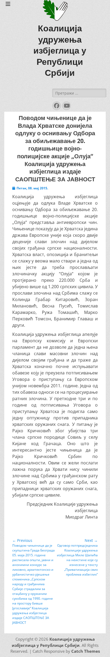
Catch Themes (85, 651)
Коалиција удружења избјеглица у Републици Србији (59, 50)
